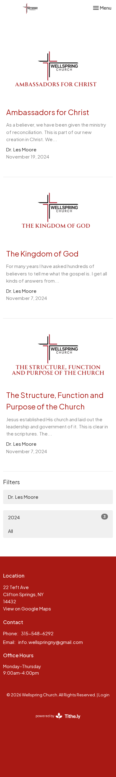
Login (104, 694)
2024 (57, 517)
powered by (55, 721)
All (10, 531)
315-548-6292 (37, 633)
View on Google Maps (27, 608)
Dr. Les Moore (23, 497)
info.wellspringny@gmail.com (50, 642)
